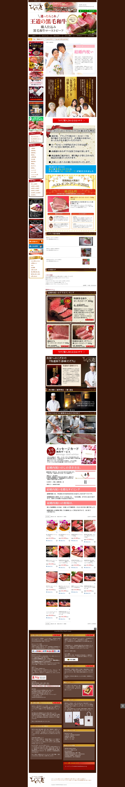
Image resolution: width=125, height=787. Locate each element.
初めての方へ (57, 35)
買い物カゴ (92, 11)
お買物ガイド (34, 263)
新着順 (65, 516)
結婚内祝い (33, 152)
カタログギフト (50, 39)
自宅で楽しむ (79, 35)
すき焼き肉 (33, 176)
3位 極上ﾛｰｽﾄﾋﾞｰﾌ (35, 141)
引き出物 (33, 159)
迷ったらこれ (45, 35)
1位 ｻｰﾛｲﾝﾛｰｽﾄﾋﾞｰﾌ (35, 136)
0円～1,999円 (34, 183)
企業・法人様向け (81, 778)
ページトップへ (95, 629)
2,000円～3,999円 (35, 186)
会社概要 (33, 267)
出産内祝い (33, 150)
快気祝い (33, 154)
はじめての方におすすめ (62, 39)
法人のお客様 (91, 35)
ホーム (53, 778)
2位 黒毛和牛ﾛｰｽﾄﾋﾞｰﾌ (36, 138)
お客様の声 (67, 778)
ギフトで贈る (68, 35)
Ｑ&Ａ (32, 265)
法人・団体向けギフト (39, 39)
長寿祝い (33, 167)
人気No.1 (34, 35)
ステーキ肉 (33, 172)
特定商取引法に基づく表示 (85, 780)
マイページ (83, 11)
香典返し (33, 163)
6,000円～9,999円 (35, 190)
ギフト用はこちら (70, 780)
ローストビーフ (55, 780)
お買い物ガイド (73, 778)
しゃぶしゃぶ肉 (34, 174)
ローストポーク (62, 780)
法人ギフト (33, 165)
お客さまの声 (34, 269)
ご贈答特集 (33, 157)
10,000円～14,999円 (35, 192)
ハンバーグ (33, 170)
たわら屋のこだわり (35, 261)
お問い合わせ (34, 276)
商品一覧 (77, 780)
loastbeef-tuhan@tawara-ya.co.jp (86, 6)
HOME (47, 42)
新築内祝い (33, 161)
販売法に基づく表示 (35, 274)
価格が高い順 (59, 516)
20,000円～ (33, 194)
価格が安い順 (53, 516)
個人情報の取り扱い (35, 271)
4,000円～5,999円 (35, 188)
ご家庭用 (33, 148)
